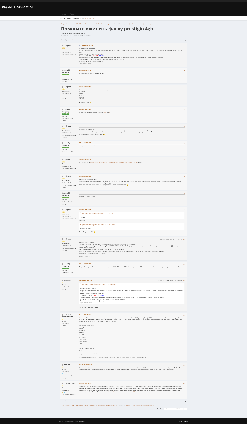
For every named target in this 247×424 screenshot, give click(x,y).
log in (86, 18)
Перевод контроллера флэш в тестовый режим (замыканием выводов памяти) (113, 162)
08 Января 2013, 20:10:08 (85, 86)
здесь (151, 267)
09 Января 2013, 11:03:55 (85, 193)
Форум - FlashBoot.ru (17, 7)
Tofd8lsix (66, 365)
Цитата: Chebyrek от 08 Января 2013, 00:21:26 (99, 284)
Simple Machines (75, 421)
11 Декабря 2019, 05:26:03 (85, 364)
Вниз (62, 40)
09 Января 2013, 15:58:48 (85, 239)
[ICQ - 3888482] (62, 392)
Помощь (180, 421)
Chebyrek (67, 45)
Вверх (62, 401)
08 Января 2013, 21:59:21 (85, 109)
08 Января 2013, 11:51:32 (85, 70)
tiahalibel (67, 280)
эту (105, 112)
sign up (92, 18)
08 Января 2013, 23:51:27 (85, 159)
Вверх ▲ (186, 421)
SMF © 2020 (68, 421)
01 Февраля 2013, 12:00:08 (85, 280)
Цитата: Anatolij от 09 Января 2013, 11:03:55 (98, 213)
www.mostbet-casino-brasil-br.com (108, 392)
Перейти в (160, 409)
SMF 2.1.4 (61, 421)
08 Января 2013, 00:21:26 (86, 45)
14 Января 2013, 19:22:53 (85, 263)
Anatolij (128, 24)
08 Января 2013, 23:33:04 (85, 143)
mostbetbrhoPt (69, 383)
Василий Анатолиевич (67, 316)
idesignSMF (82, 421)
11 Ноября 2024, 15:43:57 (85, 383)
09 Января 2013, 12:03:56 (85, 209)
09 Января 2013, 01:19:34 (85, 176)
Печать (184, 40)
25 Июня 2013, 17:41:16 (85, 314)
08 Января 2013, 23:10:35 (85, 126)
